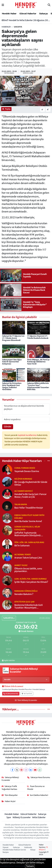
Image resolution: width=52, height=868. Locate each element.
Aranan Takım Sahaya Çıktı (28, 557)
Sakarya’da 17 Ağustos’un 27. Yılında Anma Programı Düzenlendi (13, 338)
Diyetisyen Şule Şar (24, 602)
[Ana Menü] (3, 5)
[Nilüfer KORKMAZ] (7, 481)
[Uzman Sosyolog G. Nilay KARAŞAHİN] (7, 530)
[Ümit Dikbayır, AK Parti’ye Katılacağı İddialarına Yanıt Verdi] (38, 351)
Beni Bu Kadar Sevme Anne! (28, 521)
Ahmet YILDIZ (20, 565)
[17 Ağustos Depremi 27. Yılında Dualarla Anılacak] (38, 327)
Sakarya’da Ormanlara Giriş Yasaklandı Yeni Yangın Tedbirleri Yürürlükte (11, 386)
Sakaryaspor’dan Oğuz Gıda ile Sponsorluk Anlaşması (12, 362)
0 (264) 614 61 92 (12, 694)
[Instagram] (26, 770)
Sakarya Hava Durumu (40, 777)
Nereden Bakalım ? (23, 594)
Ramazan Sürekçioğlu (25, 591)
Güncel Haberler (27, 13)
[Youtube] (35, 770)
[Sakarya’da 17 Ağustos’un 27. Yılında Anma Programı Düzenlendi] (13, 327)
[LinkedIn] (31, 770)
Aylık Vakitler (9, 660)
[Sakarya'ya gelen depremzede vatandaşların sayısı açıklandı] (26, 91)
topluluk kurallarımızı (27, 435)
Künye (32, 850)
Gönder (7, 426)
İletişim (6, 852)
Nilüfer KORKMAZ (23, 479)
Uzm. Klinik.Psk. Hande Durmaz (30, 579)
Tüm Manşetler (11, 795)
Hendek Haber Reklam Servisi (14, 850)
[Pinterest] (21, 770)
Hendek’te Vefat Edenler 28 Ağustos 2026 (26, 20)
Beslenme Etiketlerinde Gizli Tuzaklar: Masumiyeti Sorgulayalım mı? (28, 606)
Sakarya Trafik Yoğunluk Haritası (9, 787)
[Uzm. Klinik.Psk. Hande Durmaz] (7, 580)
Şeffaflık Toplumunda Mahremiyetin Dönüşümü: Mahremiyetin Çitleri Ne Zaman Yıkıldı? (30, 534)
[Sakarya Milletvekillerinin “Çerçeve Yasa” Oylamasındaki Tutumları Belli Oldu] (38, 374)
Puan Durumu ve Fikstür (36, 787)
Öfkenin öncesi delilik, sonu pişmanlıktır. (28, 570)
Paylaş (7, 109)
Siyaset (5, 847)
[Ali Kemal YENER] (7, 556)
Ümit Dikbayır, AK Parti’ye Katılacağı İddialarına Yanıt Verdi (38, 362)
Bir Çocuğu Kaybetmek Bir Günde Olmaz (30, 483)
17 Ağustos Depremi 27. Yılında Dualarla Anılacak (37, 337)
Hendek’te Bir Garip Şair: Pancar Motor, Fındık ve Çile (30, 495)
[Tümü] (48, 460)
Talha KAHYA (20, 504)
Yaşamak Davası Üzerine (26, 471)
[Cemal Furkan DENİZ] (7, 469)
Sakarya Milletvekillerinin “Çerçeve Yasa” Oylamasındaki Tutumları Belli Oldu (38, 386)
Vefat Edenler (39, 817)
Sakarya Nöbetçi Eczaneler (10, 778)
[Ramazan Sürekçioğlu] (7, 592)
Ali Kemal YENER (22, 554)
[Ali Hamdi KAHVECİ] (7, 493)
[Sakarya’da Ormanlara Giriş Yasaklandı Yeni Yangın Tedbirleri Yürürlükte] (13, 374)
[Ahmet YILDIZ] (7, 568)
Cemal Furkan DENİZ (24, 468)
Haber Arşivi (10, 801)
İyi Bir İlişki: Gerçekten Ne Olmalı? (31, 582)
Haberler (6, 27)
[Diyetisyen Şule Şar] (7, 604)
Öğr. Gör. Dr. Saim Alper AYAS (29, 542)
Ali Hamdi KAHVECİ (23, 491)
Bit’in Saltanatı (22, 545)
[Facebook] (12, 770)
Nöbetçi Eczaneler (22, 817)
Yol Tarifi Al (28, 694)
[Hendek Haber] (26, 5)
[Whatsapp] (40, 770)
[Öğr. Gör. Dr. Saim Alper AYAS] (7, 543)
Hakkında (28, 847)
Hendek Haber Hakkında (12, 866)
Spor (8, 817)
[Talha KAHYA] (7, 506)
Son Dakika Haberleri (39, 795)
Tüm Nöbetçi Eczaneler (27, 700)
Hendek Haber (9, 13)
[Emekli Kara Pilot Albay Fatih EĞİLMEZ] (7, 518)
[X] (17, 770)
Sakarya (43, 13)
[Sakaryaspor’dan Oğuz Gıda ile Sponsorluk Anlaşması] (13, 351)
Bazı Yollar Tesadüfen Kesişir (28, 507)
